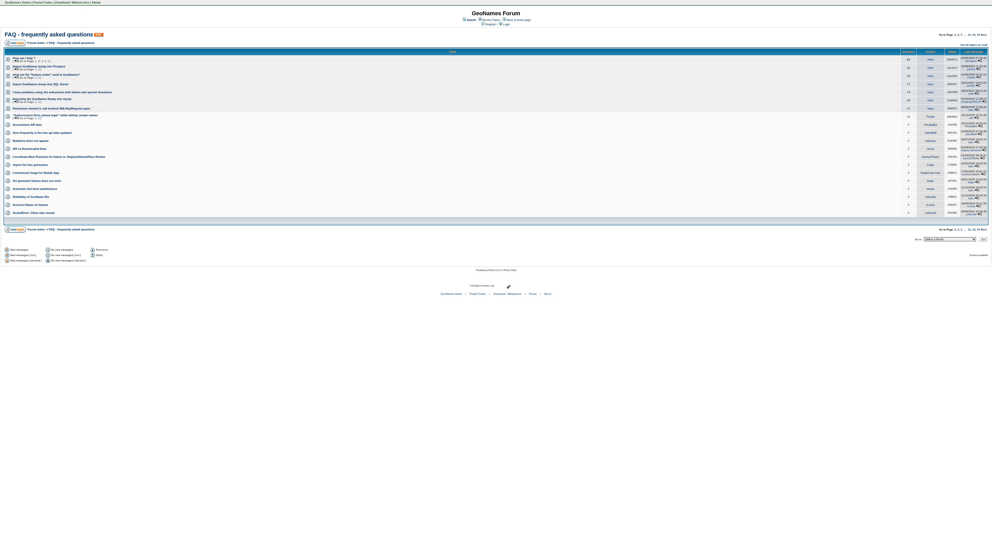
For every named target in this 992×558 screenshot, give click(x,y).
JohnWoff (930, 132)
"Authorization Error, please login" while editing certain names (55, 115)
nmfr (971, 93)
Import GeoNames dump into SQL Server (40, 84)
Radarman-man (930, 172)
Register (490, 24)
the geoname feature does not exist (37, 180)
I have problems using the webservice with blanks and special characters (62, 92)
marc (930, 59)
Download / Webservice (72, 2)
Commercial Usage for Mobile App (36, 172)
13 (969, 34)
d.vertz (930, 204)
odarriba (930, 196)
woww (930, 188)
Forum (533, 293)
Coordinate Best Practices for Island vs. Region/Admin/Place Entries (59, 156)
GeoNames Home (17, 2)
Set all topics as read (973, 44)
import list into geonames (30, 164)
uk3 (971, 118)
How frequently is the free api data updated (42, 132)
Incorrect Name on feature (30, 204)
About (96, 2)
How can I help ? (24, 58)
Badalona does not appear (31, 140)
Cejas (930, 164)
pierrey (971, 69)
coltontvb (930, 212)
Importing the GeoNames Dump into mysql (42, 98)
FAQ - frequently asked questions (49, 34)
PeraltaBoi (930, 124)
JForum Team (509, 270)
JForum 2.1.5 (494, 270)
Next (984, 34)
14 (973, 34)
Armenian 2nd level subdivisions (35, 188)
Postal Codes (43, 2)
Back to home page (519, 19)
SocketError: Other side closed (34, 212)
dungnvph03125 (971, 101)
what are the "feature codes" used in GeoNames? (46, 74)
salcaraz (930, 140)
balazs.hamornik (971, 150)
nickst (930, 148)
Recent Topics (491, 19)
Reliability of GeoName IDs (31, 196)
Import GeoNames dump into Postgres (39, 66)
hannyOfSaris (930, 156)
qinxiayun (971, 60)
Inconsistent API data (27, 124)
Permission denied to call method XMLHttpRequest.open (51, 108)
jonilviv (971, 85)
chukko (971, 77)
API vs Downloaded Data (29, 148)
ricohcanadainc (971, 174)
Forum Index (36, 42)
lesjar (930, 180)
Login (506, 24)
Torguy (930, 116)
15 (978, 34)
